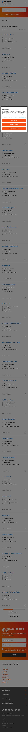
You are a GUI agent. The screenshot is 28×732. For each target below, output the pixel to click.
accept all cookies (14, 128)
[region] (14, 119)
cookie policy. (22, 117)
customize (14, 120)
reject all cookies (14, 124)
